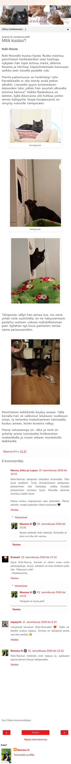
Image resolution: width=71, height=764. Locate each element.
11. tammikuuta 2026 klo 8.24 (40, 622)
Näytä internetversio (35, 739)
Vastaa (14, 509)
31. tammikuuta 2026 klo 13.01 (46, 650)
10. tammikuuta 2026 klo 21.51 (39, 557)
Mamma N (26, 523)
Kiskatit (15, 557)
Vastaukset (21, 517)
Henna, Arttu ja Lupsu (24, 470)
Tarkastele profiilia (24, 754)
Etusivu (35, 732)
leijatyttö (16, 622)
